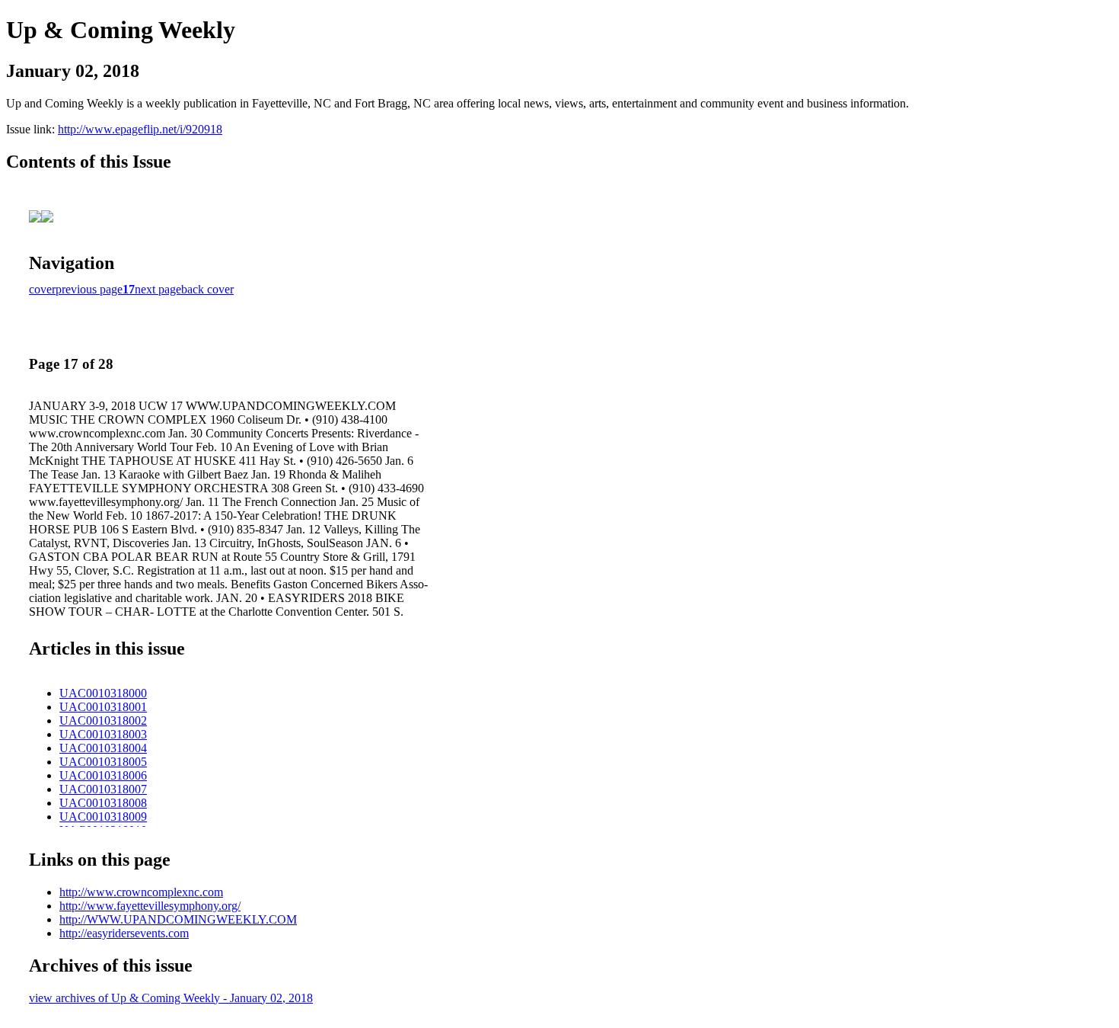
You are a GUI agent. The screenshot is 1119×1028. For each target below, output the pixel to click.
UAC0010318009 (103, 816)
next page (158, 289)
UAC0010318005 (103, 761)
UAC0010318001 (103, 706)
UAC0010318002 (103, 720)
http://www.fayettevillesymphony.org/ (150, 905)
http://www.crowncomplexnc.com (141, 891)
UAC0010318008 (103, 802)
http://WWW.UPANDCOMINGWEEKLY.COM (178, 919)
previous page (89, 289)
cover (42, 289)
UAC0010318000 (103, 693)
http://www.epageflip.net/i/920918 (140, 129)
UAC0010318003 (103, 734)
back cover (207, 289)
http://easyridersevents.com (124, 933)
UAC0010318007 (103, 789)
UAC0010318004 (103, 747)
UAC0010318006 (103, 775)
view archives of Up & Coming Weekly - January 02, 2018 (171, 997)
